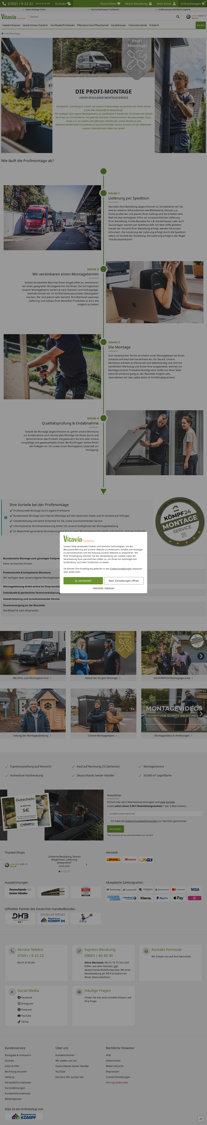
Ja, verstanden (83, 580)
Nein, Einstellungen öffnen (124, 580)
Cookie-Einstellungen (121, 568)
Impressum (109, 588)
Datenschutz (98, 588)
